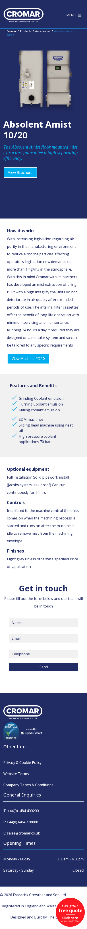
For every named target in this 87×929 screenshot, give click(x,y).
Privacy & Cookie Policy (22, 762)
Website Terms (16, 773)
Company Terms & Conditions (28, 784)
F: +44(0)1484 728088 (20, 822)
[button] (71, 15)
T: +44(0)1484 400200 (21, 810)
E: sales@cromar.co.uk (21, 833)
